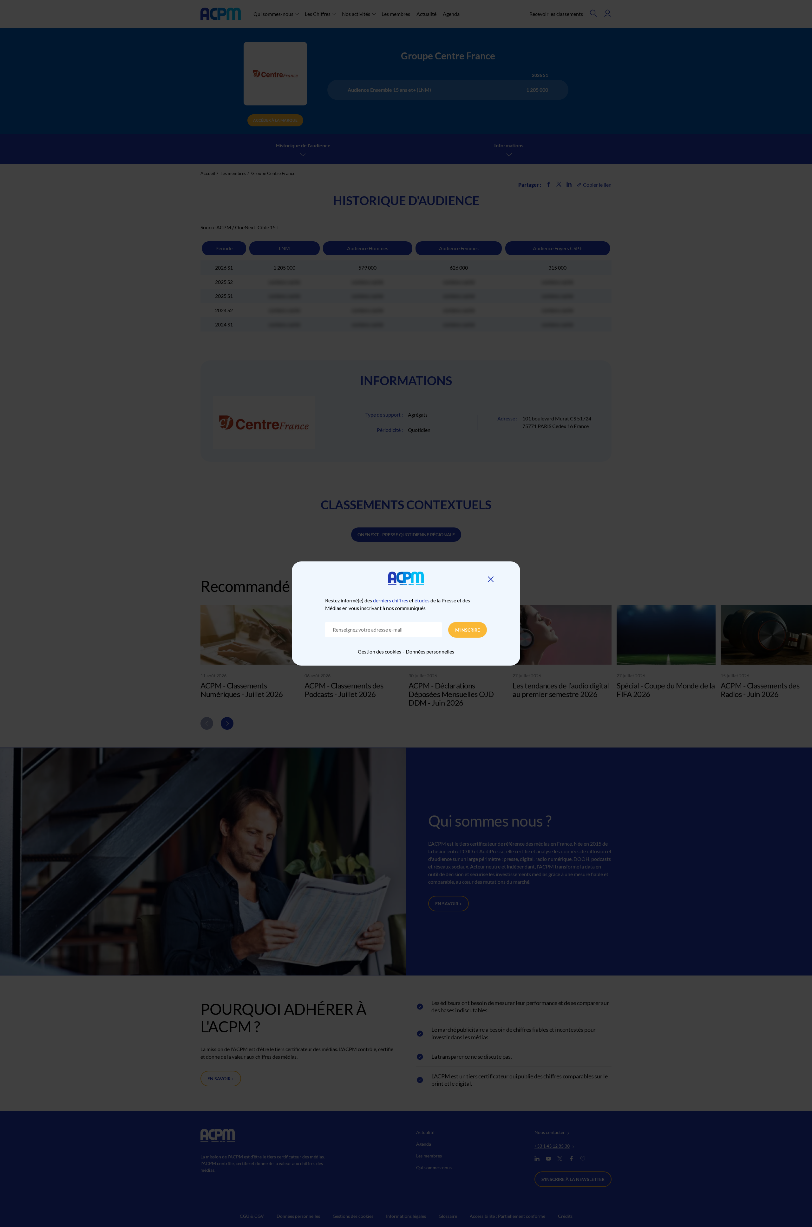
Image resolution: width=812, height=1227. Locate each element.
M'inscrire (467, 630)
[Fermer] (490, 579)
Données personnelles (430, 651)
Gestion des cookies (379, 651)
